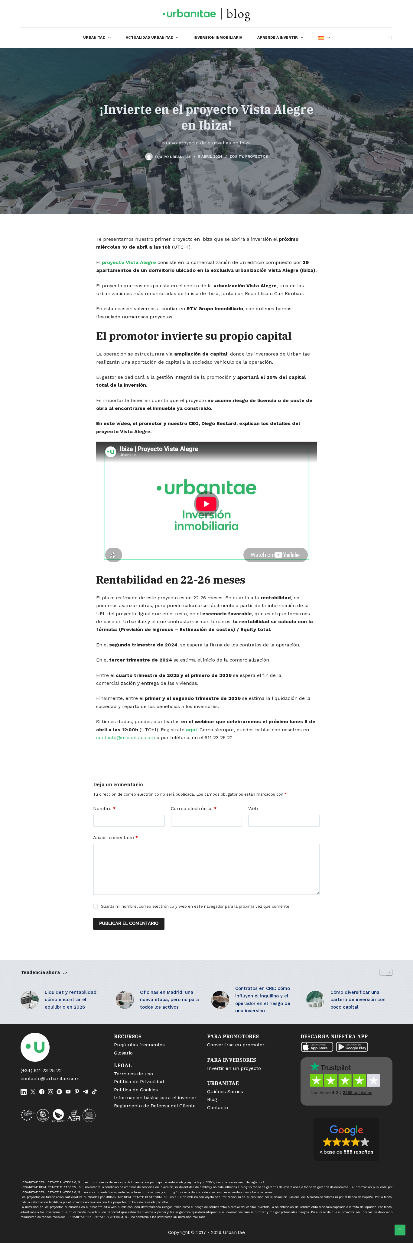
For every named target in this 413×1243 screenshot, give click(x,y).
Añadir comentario (115, 837)
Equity (236, 156)
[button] (346, 1139)
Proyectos (256, 156)
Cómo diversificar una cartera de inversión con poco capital (357, 1000)
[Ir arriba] (400, 1230)
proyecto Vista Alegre (129, 262)
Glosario (123, 1053)
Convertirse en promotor (236, 1045)
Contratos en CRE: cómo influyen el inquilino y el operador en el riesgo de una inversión (262, 999)
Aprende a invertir (277, 37)
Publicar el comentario (128, 923)
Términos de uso (133, 1074)
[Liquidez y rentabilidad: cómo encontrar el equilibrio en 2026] (30, 1000)
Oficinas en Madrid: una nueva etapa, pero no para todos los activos (169, 1000)
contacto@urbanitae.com (125, 737)
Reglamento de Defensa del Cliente (155, 1106)
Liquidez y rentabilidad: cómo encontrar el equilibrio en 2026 (71, 1000)
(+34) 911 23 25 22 (41, 1070)
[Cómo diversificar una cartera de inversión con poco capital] (315, 1000)
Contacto (217, 1107)
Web (253, 808)
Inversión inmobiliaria (217, 37)
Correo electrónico (193, 808)
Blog (212, 1099)
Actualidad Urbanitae (149, 37)
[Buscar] (390, 38)
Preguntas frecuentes (139, 1045)
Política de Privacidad (139, 1081)
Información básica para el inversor (155, 1097)
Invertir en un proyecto (234, 1068)
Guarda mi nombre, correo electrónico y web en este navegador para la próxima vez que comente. (196, 906)
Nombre (104, 808)
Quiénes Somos (225, 1091)
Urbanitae (94, 37)
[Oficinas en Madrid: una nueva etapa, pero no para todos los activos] (125, 1000)
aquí (191, 730)
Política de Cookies (136, 1090)
